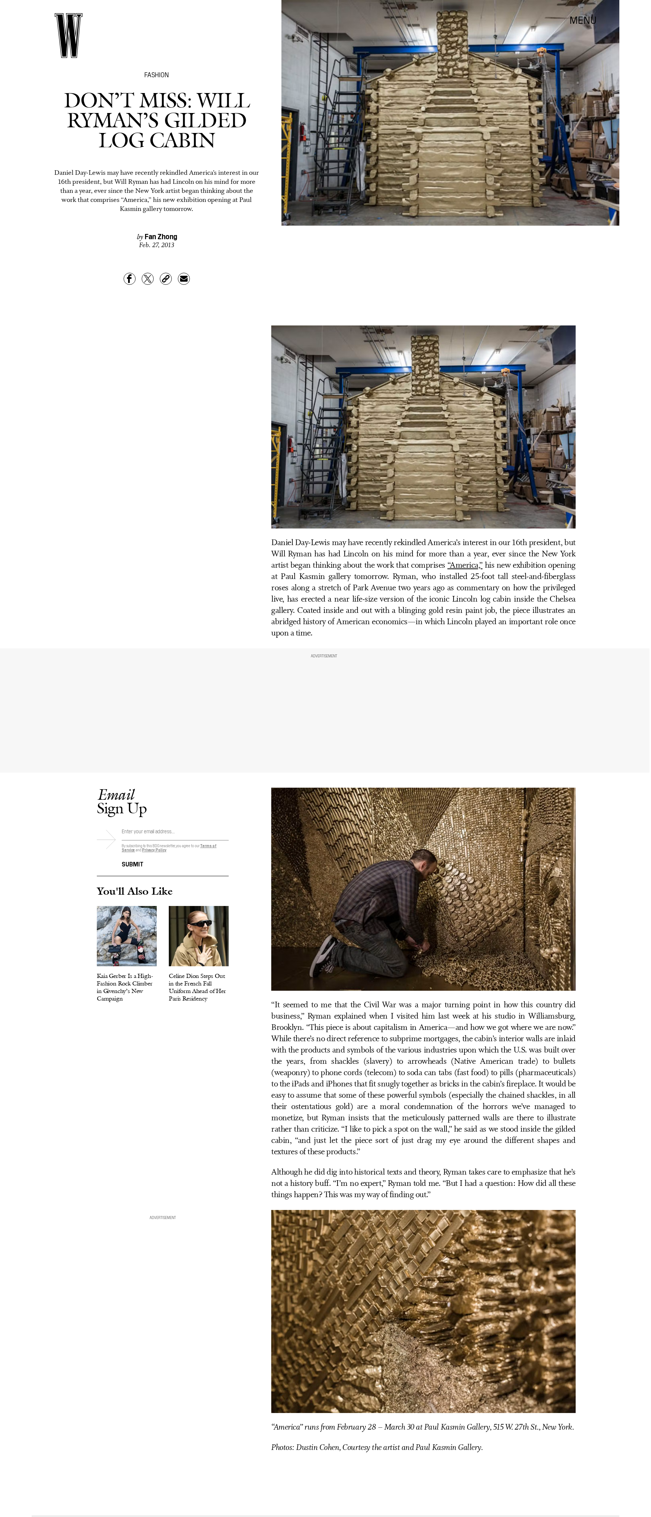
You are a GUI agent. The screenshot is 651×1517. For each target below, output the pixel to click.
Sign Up (122, 801)
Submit (133, 863)
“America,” (465, 565)
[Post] (148, 279)
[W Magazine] (68, 35)
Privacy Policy (154, 849)
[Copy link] (166, 279)
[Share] (130, 279)
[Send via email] (184, 279)
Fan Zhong (161, 236)
